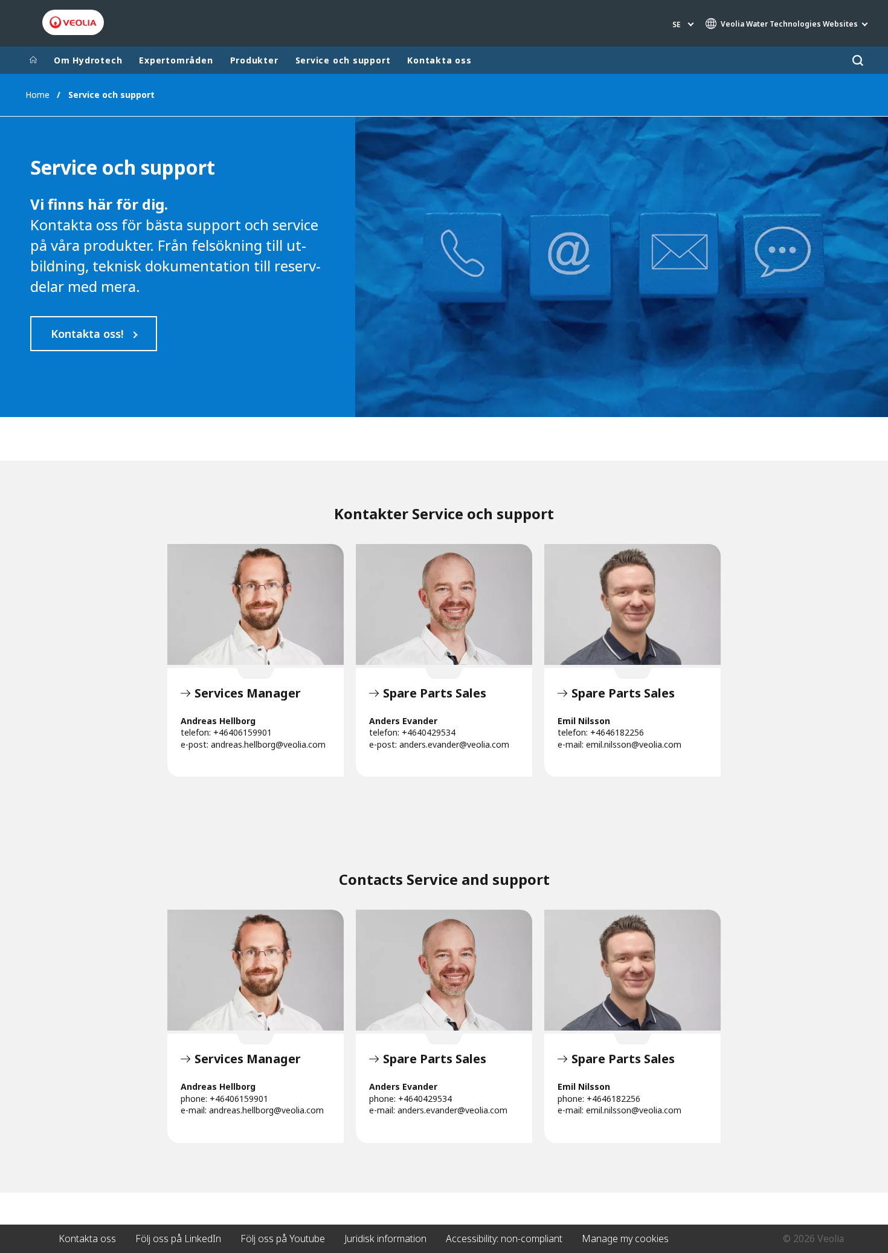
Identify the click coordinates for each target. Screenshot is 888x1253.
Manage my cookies (625, 1238)
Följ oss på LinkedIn (178, 1238)
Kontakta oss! (87, 333)
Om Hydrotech (88, 60)
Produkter (254, 60)
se (676, 24)
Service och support (343, 60)
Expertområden (176, 60)
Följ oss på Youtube (282, 1238)
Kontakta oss (439, 60)
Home (37, 94)
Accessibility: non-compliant (504, 1238)
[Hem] (33, 60)
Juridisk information (385, 1238)
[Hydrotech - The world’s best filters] (73, 22)
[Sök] (857, 60)
